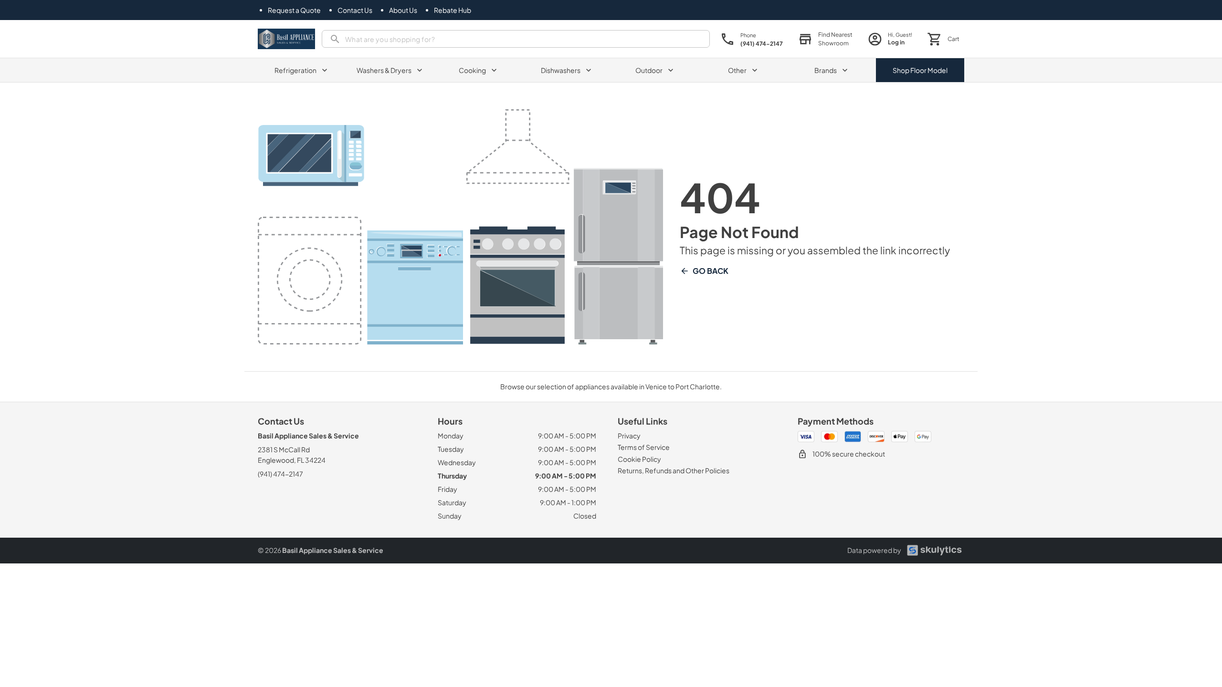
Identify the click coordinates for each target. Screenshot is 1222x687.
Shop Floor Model (920, 70)
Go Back (710, 270)
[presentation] (516, 39)
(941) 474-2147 (280, 473)
